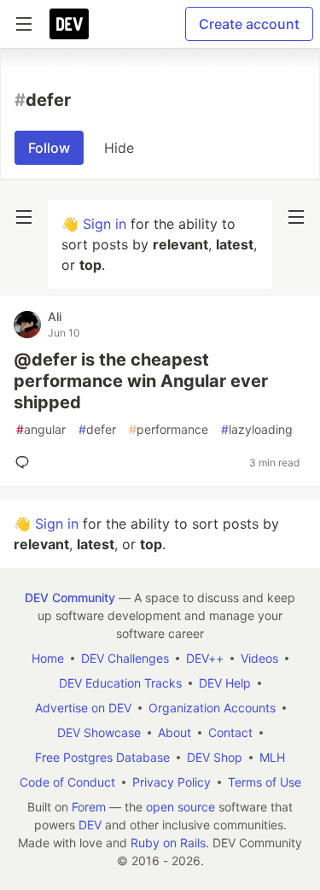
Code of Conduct (67, 782)
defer (97, 429)
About (174, 732)
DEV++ (205, 658)
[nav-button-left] (24, 217)
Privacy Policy (171, 782)
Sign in (104, 223)
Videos (259, 658)
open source (180, 806)
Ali (54, 316)
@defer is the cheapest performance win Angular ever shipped (141, 381)
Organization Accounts (212, 707)
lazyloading (257, 429)
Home (48, 658)
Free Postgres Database (102, 757)
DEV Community (70, 597)
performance (168, 429)
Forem (89, 806)
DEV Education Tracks (120, 683)
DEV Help (225, 683)
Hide (119, 147)
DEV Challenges (125, 658)
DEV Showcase (99, 732)
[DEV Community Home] (69, 24)
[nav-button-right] (296, 217)
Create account (249, 23)
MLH (272, 757)
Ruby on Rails (168, 842)
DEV (90, 824)
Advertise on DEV (83, 707)
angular (41, 429)
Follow (49, 147)
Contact (230, 732)
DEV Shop (214, 757)
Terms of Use (264, 782)
